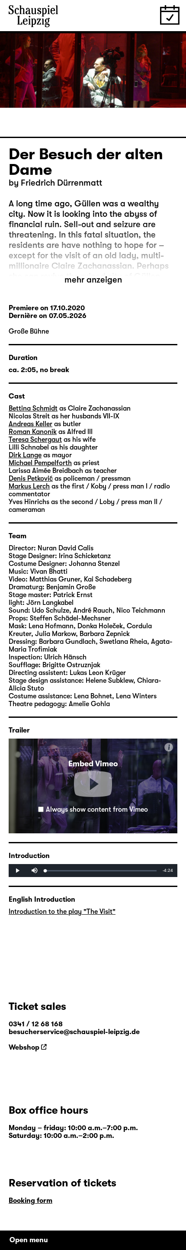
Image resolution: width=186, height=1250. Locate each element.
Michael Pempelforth (40, 463)
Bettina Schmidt (33, 408)
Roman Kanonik (33, 432)
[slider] (101, 870)
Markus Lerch (29, 486)
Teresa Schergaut (35, 439)
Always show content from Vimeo (97, 809)
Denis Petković (31, 478)
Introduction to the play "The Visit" (62, 912)
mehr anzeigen (93, 280)
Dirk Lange (25, 455)
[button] (93, 784)
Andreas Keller (30, 424)
